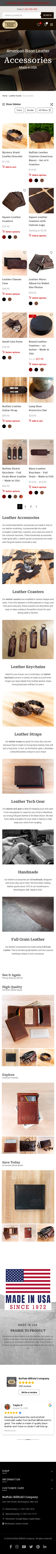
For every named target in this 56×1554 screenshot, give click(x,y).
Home (4, 96)
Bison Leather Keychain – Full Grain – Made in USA (41, 472)
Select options (39, 175)
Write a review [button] (29, 1392)
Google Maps (22, 1519)
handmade (37, 879)
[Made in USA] (28, 1289)
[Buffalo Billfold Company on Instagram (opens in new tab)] (17, 1547)
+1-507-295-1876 (26, 1509)
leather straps (15, 741)
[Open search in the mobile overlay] (28, 15)
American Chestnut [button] (30, 180)
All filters (43, 110)
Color (19, 110)
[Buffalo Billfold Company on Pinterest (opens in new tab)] (38, 1547)
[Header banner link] (28, 3)
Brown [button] (42, 180)
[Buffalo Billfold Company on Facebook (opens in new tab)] (11, 1547)
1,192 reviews (25, 1386)
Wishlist (40, 23)
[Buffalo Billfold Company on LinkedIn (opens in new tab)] (44, 1547)
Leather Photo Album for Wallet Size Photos (39, 283)
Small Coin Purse (12, 341)
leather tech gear (14, 809)
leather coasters (13, 599)
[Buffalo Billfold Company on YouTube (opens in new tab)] (24, 1547)
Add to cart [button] (11, 167)
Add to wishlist (24, 125)
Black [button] (36, 180)
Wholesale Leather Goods (16, 1523)
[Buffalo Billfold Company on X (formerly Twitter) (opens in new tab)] (31, 1547)
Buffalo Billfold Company (22, 1538)
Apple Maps (34, 1519)
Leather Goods (15, 96)
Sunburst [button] (21, 496)
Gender (30, 110)
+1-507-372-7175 (28, 1514)
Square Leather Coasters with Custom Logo (38, 221)
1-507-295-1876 (30, 9)
